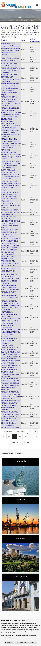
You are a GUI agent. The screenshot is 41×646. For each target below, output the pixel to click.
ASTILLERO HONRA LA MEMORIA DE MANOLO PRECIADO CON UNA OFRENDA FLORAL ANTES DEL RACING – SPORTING (10, 261)
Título (3, 40)
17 (30, 431)
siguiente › (15, 442)
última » (27, 442)
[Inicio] (8, 4)
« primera (8, 431)
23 (26, 437)
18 (35, 431)
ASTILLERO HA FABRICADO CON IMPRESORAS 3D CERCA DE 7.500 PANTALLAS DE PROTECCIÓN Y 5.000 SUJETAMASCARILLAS (10, 165)
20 (9, 437)
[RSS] (22, 7)
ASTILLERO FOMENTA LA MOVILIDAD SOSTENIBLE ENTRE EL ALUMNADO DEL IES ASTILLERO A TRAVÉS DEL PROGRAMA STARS (11, 101)
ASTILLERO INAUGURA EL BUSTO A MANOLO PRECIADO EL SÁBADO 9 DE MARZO (11, 414)
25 (37, 437)
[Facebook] (16, 7)
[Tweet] (19, 7)
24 (31, 437)
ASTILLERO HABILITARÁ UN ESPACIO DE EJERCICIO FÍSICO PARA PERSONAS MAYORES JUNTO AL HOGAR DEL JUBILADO (11, 185)
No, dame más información (26, 642)
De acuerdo (9, 642)
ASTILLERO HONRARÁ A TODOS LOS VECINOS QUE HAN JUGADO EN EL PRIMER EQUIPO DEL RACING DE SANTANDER (10, 278)
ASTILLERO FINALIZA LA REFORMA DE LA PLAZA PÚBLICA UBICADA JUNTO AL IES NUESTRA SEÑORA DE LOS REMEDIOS (10, 68)
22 (20, 437)
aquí (10, 637)
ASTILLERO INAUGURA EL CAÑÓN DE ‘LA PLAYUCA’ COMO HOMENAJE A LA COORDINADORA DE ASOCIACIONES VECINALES (10, 423)
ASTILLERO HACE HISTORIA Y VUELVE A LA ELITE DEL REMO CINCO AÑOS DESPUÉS (11, 212)
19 (3, 437)
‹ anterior (20, 431)
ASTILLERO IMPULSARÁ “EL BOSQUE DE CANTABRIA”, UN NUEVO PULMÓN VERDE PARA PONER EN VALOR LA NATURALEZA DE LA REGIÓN (11, 396)
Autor (23, 40)
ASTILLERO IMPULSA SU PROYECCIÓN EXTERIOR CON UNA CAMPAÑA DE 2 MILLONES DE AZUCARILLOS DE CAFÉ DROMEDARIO (10, 363)
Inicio (19, 17)
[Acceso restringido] (26, 7)
